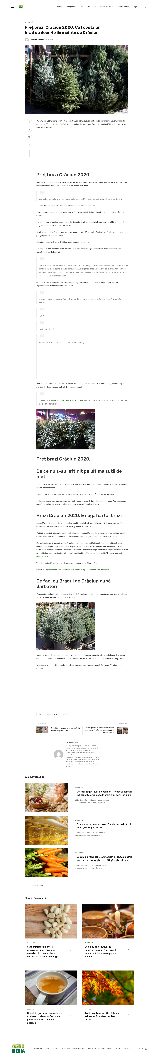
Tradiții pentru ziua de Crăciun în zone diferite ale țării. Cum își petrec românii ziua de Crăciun (99, 730)
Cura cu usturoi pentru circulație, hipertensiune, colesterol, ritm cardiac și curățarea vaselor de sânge (42, 951)
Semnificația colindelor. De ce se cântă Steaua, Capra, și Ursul (65, 729)
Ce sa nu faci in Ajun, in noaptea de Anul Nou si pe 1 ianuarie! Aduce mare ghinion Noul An (101, 951)
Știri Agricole (71, 7)
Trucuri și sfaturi (106, 7)
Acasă (59, 7)
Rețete (136, 7)
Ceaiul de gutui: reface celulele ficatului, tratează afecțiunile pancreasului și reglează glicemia (44, 1018)
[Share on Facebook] (29, 122)
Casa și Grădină (123, 7)
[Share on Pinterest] (29, 137)
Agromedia (79, 788)
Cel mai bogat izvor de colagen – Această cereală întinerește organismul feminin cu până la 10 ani (104, 793)
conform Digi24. (42, 556)
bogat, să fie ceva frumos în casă (68, 400)
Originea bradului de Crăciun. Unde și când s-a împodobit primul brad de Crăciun (77, 570)
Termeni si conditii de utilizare (100, 1048)
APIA (81, 7)
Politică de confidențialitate (73, 1048)
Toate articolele (52, 1048)
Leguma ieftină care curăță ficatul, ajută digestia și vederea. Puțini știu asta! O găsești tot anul (104, 858)
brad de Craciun (52, 714)
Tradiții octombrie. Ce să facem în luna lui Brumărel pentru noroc (102, 1016)
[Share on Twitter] (29, 129)
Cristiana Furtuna (37, 39)
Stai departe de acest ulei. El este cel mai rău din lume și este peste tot (104, 826)
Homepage (38, 1048)
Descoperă (91, 7)
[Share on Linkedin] (29, 144)
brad (40, 714)
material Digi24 (45, 282)
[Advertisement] (82, 149)
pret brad (65, 714)
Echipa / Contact (123, 1048)
